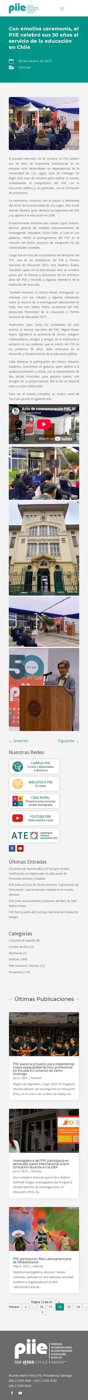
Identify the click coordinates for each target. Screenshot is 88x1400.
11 (50, 1307)
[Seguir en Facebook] (12, 848)
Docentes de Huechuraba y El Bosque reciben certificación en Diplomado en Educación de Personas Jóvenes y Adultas (39, 873)
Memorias (15, 953)
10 (41, 1307)
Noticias (24, 67)
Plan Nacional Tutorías (24, 966)
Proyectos (15, 972)
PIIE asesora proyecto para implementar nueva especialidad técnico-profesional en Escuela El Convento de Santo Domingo (44, 1069)
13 (68, 1307)
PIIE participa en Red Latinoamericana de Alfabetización (42, 1260)
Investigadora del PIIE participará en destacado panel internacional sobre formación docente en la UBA (41, 1163)
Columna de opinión (22, 940)
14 (78, 1307)
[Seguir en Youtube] (20, 848)
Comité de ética (19, 947)
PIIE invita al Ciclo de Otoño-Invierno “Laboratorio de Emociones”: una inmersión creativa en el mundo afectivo (44, 889)
